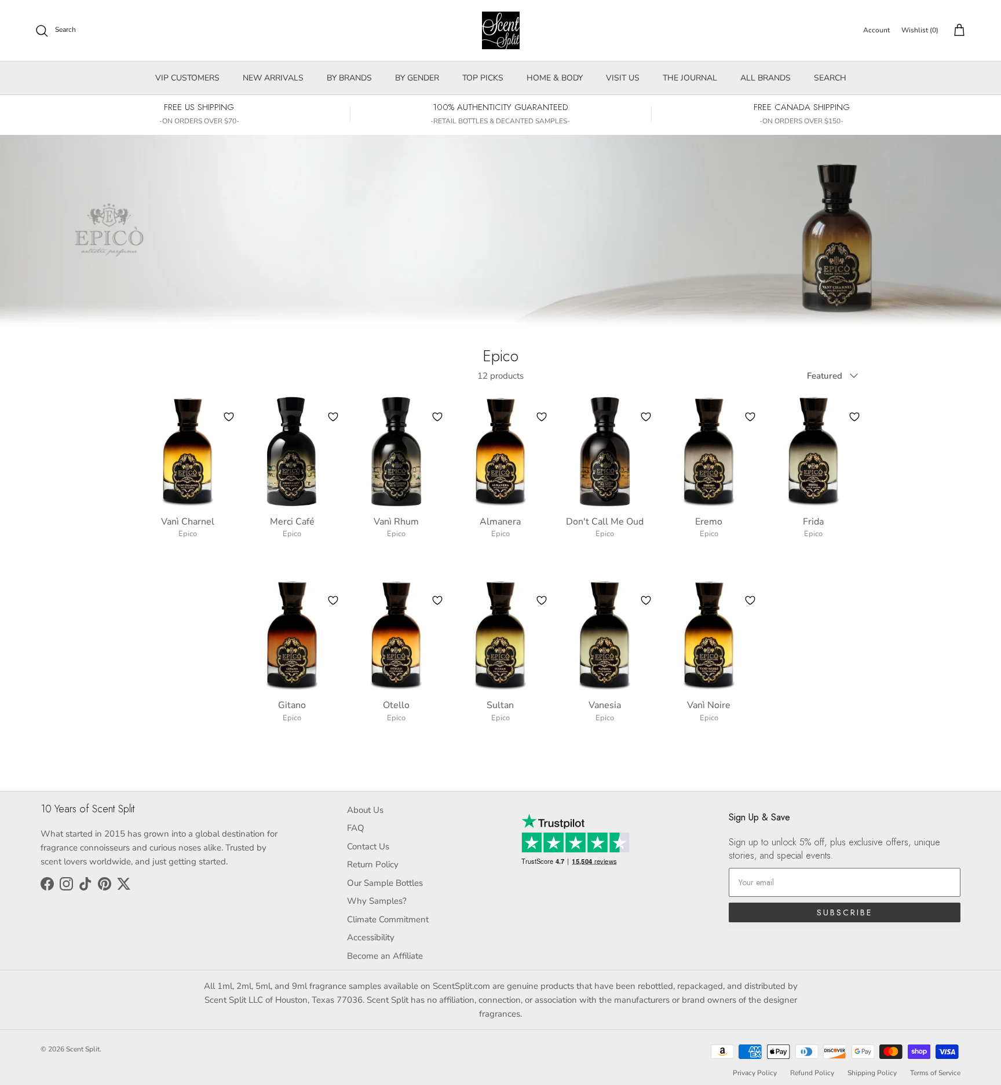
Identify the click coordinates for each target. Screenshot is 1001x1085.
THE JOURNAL (690, 77)
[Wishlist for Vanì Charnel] (229, 417)
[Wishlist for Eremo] (750, 417)
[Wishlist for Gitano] (333, 600)
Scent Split (83, 1049)
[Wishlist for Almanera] (542, 417)
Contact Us (368, 846)
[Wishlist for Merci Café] (333, 417)
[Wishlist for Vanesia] (646, 600)
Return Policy (373, 864)
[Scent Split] (501, 30)
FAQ (355, 828)
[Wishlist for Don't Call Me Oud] (646, 417)
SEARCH (830, 77)
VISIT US (623, 77)
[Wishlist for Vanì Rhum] (437, 417)
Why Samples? (377, 901)
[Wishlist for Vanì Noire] (750, 600)
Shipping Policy (872, 1072)
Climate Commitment (388, 919)
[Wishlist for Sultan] (542, 600)
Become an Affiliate (385, 956)
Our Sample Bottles (385, 883)
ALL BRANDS (765, 77)
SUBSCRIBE (844, 912)
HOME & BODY (555, 77)
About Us (365, 810)
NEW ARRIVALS (273, 77)
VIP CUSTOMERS (187, 77)
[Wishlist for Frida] (854, 417)
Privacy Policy (755, 1072)
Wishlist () (919, 30)
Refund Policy (812, 1072)
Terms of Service (935, 1072)
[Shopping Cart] (957, 30)
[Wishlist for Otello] (437, 600)
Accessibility (370, 937)
